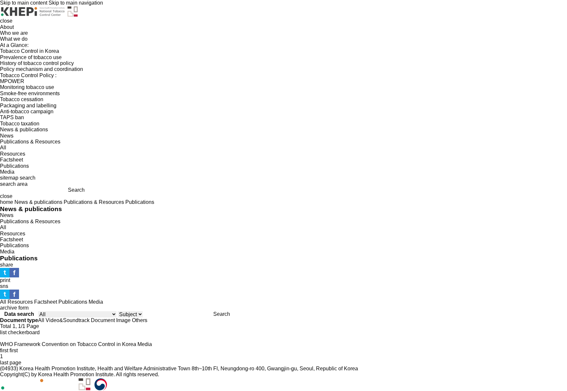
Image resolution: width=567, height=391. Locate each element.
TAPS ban (12, 117)
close (6, 21)
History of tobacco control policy (37, 63)
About (7, 27)
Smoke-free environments (30, 93)
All (3, 147)
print (5, 280)
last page (10, 362)
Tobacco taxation (19, 123)
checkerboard (24, 332)
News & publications (24, 129)
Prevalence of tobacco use (31, 57)
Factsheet (11, 160)
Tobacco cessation (21, 99)
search (27, 178)
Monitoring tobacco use (27, 87)
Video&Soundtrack (68, 320)
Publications (14, 166)
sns (4, 286)
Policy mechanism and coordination (41, 69)
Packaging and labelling (28, 105)
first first (9, 350)
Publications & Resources (30, 141)
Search (76, 190)
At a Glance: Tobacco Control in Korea (29, 48)
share (6, 265)
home (6, 202)
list (3, 332)
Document (103, 320)
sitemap (9, 178)
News (6, 136)
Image (123, 320)
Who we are (14, 33)
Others (139, 320)
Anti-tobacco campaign (26, 111)
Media (7, 172)
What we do (14, 39)
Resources (12, 154)
